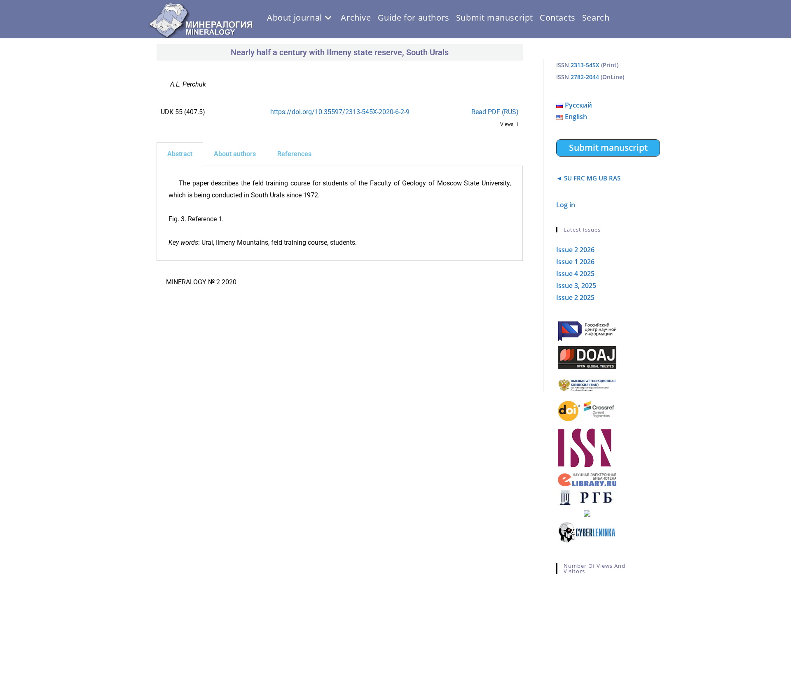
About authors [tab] (235, 154)
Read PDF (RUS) (495, 112)
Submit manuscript (608, 147)
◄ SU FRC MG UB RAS (588, 178)
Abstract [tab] (179, 154)
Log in (565, 204)
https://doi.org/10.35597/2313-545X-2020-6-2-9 (340, 112)
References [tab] (294, 154)
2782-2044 (585, 77)
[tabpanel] (340, 213)
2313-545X (585, 65)
